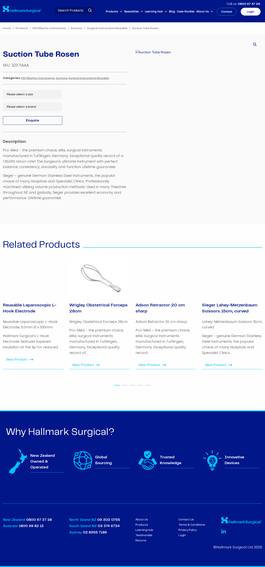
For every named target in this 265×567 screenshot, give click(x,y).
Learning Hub (154, 11)
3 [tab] (131, 387)
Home (7, 28)
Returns (140, 540)
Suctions (76, 28)
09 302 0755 (108, 520)
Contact (226, 11)
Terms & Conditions (191, 525)
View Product (17, 359)
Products (112, 11)
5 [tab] (147, 387)
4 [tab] (139, 387)
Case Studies (185, 11)
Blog (172, 11)
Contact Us (186, 519)
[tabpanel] (33, 313)
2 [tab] (124, 387)
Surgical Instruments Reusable (107, 28)
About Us (202, 11)
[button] (254, 44)
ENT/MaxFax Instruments (49, 28)
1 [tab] (116, 387)
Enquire (32, 120)
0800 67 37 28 (249, 4)
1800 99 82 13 (31, 526)
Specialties (131, 11)
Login (250, 11)
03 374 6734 (109, 526)
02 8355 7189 (94, 532)
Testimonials (143, 535)
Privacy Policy (187, 530)
